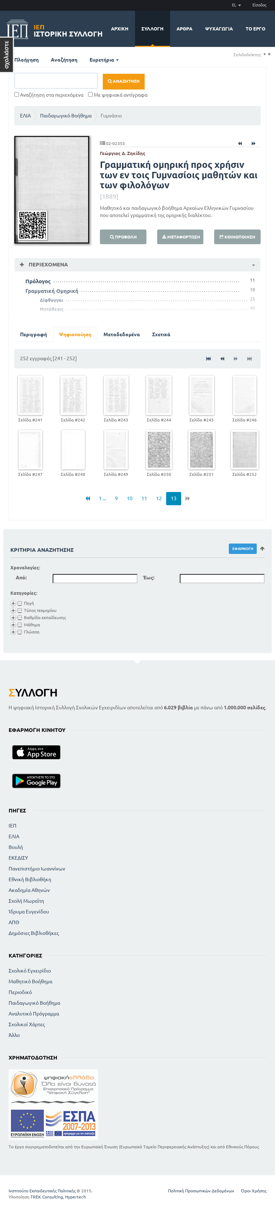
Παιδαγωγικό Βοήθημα (66, 116)
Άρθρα (184, 28)
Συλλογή (152, 28)
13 (174, 498)
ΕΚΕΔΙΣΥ (18, 858)
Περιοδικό (20, 992)
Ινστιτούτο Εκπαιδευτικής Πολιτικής (42, 1190)
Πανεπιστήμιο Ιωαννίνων (37, 869)
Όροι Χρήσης (253, 1190)
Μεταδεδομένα (121, 334)
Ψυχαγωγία (219, 28)
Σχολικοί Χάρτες (27, 1024)
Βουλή (16, 847)
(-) (269, 54)
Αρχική (120, 28)
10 (129, 498)
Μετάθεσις (52, 309)
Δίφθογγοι (51, 300)
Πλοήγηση (26, 60)
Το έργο (255, 28)
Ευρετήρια (102, 60)
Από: (21, 577)
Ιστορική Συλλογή (68, 29)
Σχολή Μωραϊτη (26, 901)
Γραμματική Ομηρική (51, 291)
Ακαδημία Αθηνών (29, 890)
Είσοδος (259, 5)
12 (159, 498)
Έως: (148, 577)
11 (144, 498)
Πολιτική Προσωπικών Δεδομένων (201, 1190)
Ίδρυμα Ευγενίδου (29, 912)
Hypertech (75, 1197)
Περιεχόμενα (47, 264)
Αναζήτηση (64, 60)
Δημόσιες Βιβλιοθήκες (34, 933)
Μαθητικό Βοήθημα (30, 981)
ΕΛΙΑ (25, 116)
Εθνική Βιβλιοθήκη (30, 879)
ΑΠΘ (14, 922)
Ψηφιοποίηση (75, 334)
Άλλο (14, 1035)
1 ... (102, 498)
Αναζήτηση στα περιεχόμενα (51, 95)
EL (234, 5)
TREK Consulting (46, 1197)
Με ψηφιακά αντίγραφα (120, 95)
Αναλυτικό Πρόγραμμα (34, 1014)
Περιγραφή (33, 334)
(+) (264, 54)
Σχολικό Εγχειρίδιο (30, 971)
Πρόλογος (38, 281)
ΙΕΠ (12, 826)
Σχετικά (161, 334)
